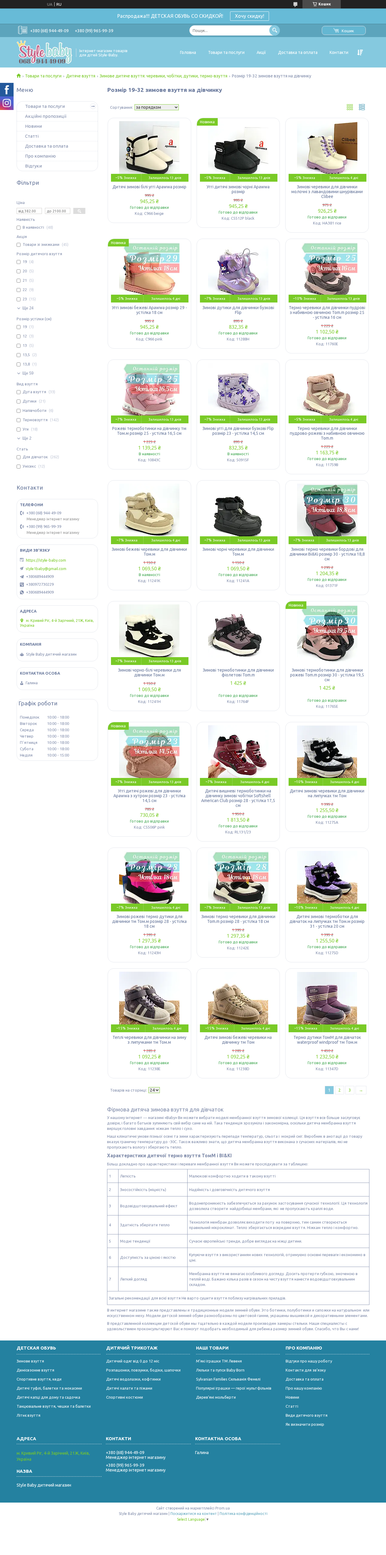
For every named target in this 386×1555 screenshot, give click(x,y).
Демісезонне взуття (35, 1370)
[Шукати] (274, 30)
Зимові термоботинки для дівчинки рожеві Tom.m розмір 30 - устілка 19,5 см (327, 675)
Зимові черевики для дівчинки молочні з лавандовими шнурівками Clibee (327, 191)
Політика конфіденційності (243, 1514)
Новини (33, 126)
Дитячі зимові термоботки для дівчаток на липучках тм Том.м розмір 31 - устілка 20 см (327, 921)
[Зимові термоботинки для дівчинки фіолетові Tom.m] (238, 634)
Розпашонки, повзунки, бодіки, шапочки (143, 1370)
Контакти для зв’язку (306, 1370)
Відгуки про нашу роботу (309, 1361)
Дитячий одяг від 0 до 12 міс (132, 1361)
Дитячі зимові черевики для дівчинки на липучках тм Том (327, 793)
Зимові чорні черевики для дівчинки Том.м (238, 551)
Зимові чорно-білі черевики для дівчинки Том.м (149, 672)
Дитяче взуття (80, 76)
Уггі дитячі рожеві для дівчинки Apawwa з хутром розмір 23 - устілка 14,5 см (149, 795)
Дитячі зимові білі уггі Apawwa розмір (149, 186)
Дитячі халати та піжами (129, 1388)
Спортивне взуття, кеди (39, 1379)
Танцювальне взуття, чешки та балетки (54, 1406)
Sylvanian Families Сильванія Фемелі (228, 1379)
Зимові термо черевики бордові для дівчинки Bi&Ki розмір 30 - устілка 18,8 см (327, 554)
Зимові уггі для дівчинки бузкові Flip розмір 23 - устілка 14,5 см (238, 431)
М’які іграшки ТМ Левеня (219, 1361)
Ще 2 (26, 438)
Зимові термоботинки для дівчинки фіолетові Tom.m (238, 672)
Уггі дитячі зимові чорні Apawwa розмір (238, 189)
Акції (261, 52)
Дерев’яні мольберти (216, 1397)
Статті (32, 136)
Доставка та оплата (298, 52)
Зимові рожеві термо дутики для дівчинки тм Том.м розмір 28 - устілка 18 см (149, 921)
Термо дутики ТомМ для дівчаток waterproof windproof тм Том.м (327, 1040)
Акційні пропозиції (45, 116)
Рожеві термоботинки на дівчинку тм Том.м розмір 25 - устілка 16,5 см (149, 431)
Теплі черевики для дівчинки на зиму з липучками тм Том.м (149, 1040)
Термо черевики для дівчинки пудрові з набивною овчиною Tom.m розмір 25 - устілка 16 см (327, 312)
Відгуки (33, 165)
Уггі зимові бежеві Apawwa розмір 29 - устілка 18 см (149, 310)
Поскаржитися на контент (193, 1514)
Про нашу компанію (304, 1388)
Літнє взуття (28, 1415)
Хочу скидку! (249, 16)
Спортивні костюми (124, 1397)
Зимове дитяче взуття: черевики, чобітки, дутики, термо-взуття (163, 76)
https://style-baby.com (46, 560)
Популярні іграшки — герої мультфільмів (233, 1388)
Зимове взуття (30, 1361)
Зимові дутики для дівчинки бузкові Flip (238, 310)
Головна (188, 52)
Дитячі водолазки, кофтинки (133, 1379)
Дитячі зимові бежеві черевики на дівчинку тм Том (238, 1040)
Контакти (339, 52)
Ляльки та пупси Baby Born (220, 1370)
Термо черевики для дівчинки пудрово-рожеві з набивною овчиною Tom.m (327, 433)
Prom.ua (222, 1508)
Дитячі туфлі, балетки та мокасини (49, 1388)
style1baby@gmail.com (46, 568)
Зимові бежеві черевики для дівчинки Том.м (149, 551)
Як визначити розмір (305, 1424)
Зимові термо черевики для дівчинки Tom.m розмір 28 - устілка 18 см (238, 919)
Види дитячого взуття (306, 1415)
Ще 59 (27, 373)
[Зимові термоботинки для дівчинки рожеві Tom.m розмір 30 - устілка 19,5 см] (327, 634)
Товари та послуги (226, 52)
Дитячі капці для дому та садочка (48, 1397)
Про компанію (40, 155)
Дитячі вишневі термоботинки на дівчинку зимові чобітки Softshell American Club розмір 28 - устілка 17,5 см (238, 798)
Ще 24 (27, 308)
